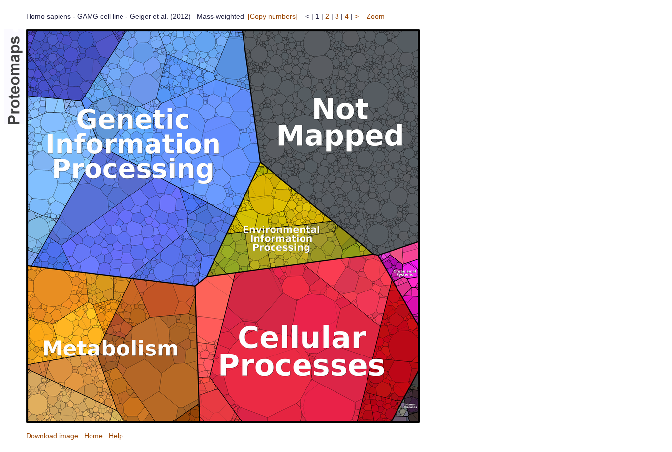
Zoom (376, 16)
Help (116, 436)
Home (93, 436)
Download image (52, 436)
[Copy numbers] (273, 16)
